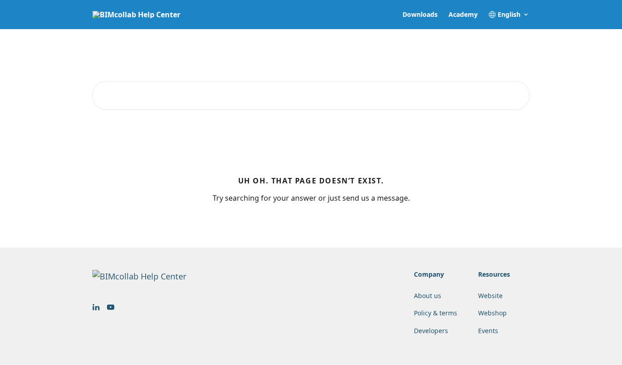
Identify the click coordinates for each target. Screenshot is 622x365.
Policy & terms (435, 313)
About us (427, 295)
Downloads (420, 14)
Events (488, 330)
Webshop (492, 313)
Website (490, 295)
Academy (463, 14)
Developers (431, 330)
